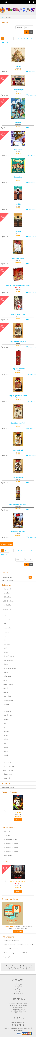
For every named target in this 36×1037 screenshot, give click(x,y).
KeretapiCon (7, 711)
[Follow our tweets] (20, 1025)
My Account (19, 984)
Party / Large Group (9, 668)
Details (25, 820)
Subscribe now (18, 931)
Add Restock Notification (11, 941)
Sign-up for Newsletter (18, 1022)
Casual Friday (7, 715)
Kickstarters (7, 597)
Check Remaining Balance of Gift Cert (15, 953)
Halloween (6, 739)
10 (31, 38)
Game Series (7, 762)
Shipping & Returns (9, 957)
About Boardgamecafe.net (19, 1003)
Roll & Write (7, 676)
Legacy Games (8, 660)
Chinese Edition (8, 774)
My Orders (19, 988)
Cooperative (7, 628)
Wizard (5, 755)
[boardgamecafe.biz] (17, 9)
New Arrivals (7, 589)
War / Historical (8, 700)
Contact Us (19, 994)
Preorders (6, 593)
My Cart (19, 986)
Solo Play (6, 688)
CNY (4, 727)
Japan (5, 743)
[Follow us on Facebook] (13, 1025)
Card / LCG (6, 620)
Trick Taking (7, 696)
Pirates (5, 747)
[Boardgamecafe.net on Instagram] (15, 1025)
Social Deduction (8, 684)
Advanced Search (7, 580)
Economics (6, 644)
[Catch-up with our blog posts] (18, 1025)
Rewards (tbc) (19, 990)
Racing (5, 672)
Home (3, 17)
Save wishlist (32, 71)
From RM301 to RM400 (10, 852)
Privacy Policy (19, 1013)
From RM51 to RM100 (10, 840)
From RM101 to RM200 (10, 844)
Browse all (6, 778)
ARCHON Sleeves (8, 601)
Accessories (7, 609)
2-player (5, 616)
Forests (5, 735)
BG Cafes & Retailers (19, 1011)
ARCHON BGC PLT (23, 1028)
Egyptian (6, 731)
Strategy (6, 692)
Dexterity (6, 636)
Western (6, 704)
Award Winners (8, 770)
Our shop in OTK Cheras (19, 1005)
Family (5, 648)
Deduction (6, 632)
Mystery (5, 664)
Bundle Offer (7, 605)
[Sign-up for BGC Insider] (23, 1025)
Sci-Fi (5, 680)
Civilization (6, 719)
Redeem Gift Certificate (10, 949)
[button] (4, 809)
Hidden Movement (9, 656)
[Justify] (31, 32)
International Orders (19, 1009)
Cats (4, 723)
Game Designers (8, 766)
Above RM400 (7, 856)
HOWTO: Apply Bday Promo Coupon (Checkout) (18, 945)
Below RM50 (7, 836)
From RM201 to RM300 (10, 848)
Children (5, 624)
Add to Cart (6, 72)
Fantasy (5, 652)
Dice (4, 640)
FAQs (19, 992)
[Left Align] (26, 32)
